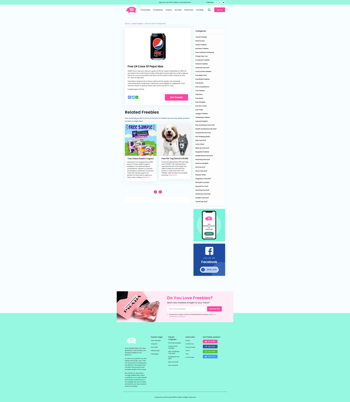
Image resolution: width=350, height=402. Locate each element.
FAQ (186, 354)
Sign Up (219, 10)
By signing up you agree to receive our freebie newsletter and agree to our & (192, 315)
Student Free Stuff (202, 198)
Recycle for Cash (201, 186)
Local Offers (199, 144)
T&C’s (187, 351)
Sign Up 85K (211, 341)
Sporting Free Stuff (202, 190)
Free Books (199, 83)
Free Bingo (200, 10)
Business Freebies (201, 48)
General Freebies (201, 121)
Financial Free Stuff (202, 68)
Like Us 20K (211, 346)
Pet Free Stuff (200, 167)
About (187, 341)
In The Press (189, 357)
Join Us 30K (211, 351)
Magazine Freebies (202, 152)
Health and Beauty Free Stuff (205, 129)
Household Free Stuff (203, 133)
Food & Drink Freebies (203, 71)
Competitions (158, 10)
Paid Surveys (188, 10)
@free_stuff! (212, 270)
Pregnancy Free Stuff (203, 179)
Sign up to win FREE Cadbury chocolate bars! (175, 2)
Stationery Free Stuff (203, 194)
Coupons (169, 10)
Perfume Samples (201, 163)
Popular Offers (200, 175)
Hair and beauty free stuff (205, 125)
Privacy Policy (190, 347)
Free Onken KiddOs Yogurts (141, 158)
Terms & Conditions (179, 316)
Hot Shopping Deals (202, 136)
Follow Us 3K (211, 356)
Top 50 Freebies (201, 37)
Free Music (199, 98)
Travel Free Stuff (201, 202)
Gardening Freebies (202, 117)
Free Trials (199, 110)
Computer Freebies (202, 60)
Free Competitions (202, 87)
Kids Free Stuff (200, 140)
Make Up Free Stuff (202, 148)
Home (127, 24)
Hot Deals (178, 10)
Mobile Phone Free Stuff (204, 156)
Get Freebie (176, 97)
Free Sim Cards (201, 106)
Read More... (146, 177)
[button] (160, 192)
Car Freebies (200, 91)
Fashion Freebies (201, 64)
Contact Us (189, 344)
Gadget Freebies (201, 114)
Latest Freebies (137, 24)
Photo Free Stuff (201, 171)
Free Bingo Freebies (202, 79)
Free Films (199, 94)
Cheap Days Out (201, 56)
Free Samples (145, 10)
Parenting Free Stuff (202, 159)
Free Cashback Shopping (204, 52)
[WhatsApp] (219, 2)
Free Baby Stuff (201, 75)
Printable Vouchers (202, 182)
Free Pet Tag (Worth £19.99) (175, 158)
